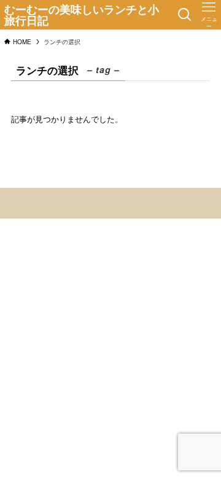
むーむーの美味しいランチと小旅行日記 (81, 15)
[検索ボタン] (185, 14)
